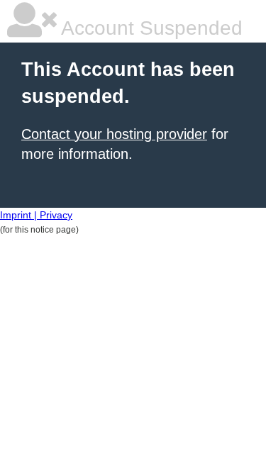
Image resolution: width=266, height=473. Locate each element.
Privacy (56, 215)
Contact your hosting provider (114, 134)
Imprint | (20, 215)
